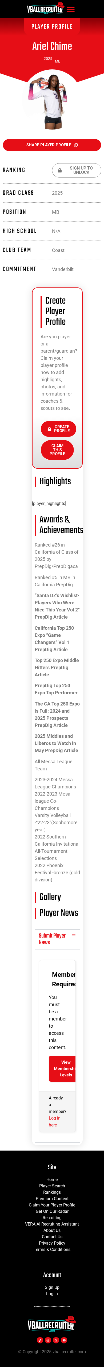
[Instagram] (48, 1340)
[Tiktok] (40, 1340)
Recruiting (52, 1217)
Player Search (52, 1185)
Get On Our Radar (52, 1211)
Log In (52, 1293)
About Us (52, 1230)
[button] (71, 9)
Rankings (52, 1192)
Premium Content (52, 1198)
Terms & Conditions (52, 1249)
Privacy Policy (52, 1243)
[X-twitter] (56, 1340)
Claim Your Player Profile (52, 1205)
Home (52, 1179)
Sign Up (52, 1287)
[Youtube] (64, 1340)
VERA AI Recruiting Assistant (52, 1224)
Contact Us (52, 1236)
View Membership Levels (66, 1068)
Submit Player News (52, 939)
